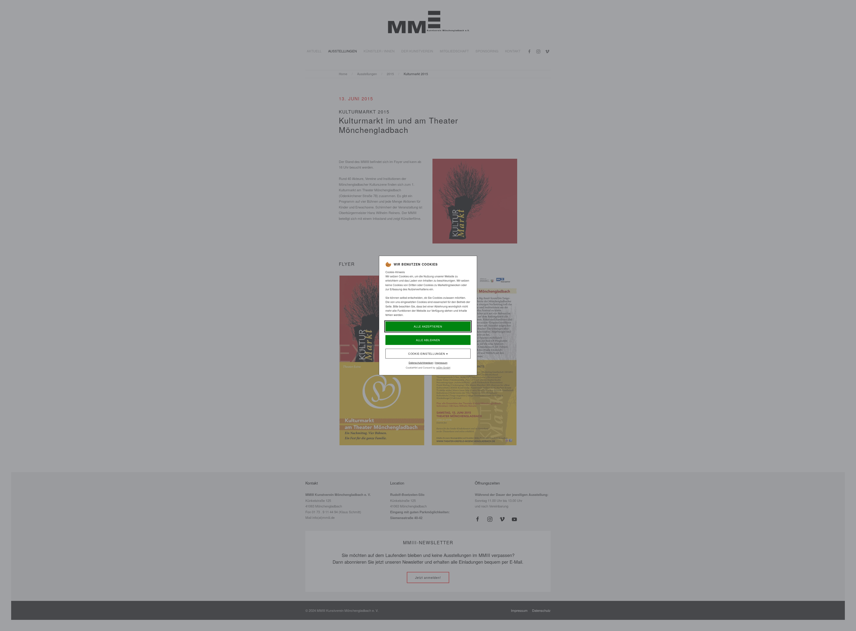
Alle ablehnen (428, 340)
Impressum (441, 362)
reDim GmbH (443, 367)
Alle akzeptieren (428, 326)
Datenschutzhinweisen (421, 362)
